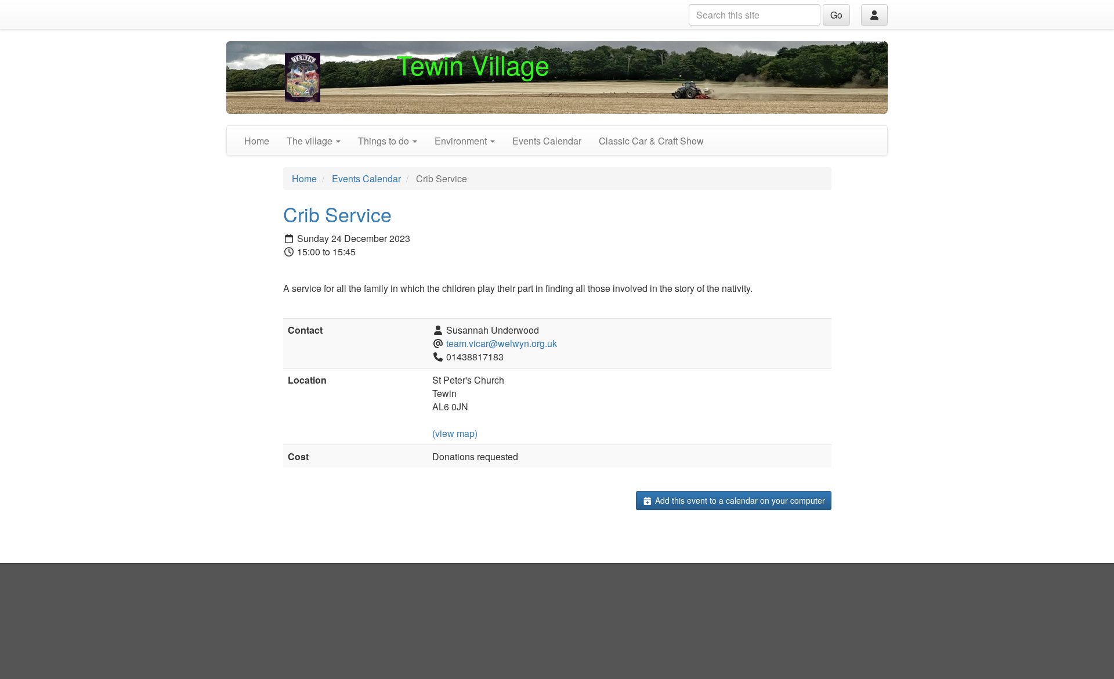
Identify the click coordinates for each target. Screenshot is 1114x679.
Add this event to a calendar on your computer (739, 500)
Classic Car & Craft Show (651, 140)
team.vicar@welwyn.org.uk (501, 343)
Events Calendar (546, 140)
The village (311, 140)
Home (256, 140)
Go (836, 14)
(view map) (455, 433)
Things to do (384, 140)
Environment (462, 140)
